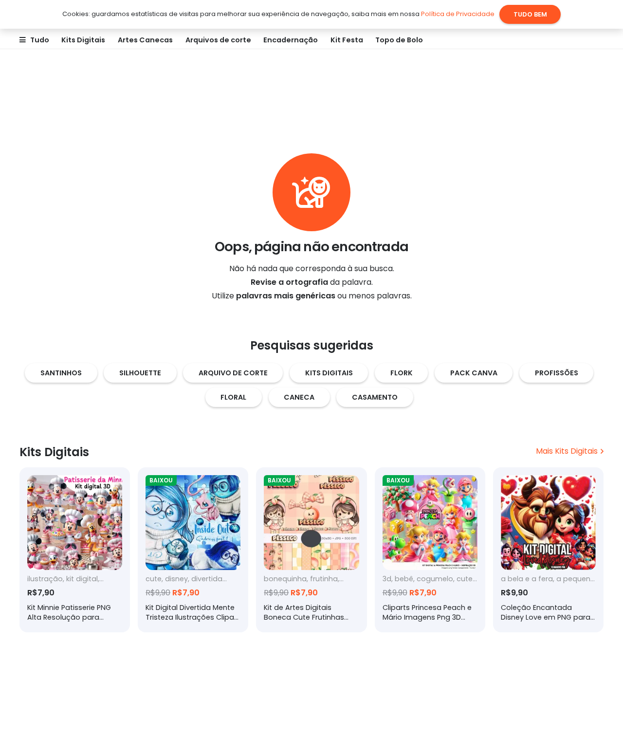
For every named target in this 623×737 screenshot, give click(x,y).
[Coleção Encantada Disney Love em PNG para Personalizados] (548, 549)
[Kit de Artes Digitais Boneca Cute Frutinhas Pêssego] (311, 549)
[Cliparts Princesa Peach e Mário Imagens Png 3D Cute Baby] (430, 549)
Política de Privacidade (458, 13)
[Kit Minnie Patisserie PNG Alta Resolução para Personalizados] (74, 549)
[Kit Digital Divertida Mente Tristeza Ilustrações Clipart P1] (193, 549)
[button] (53, 40)
